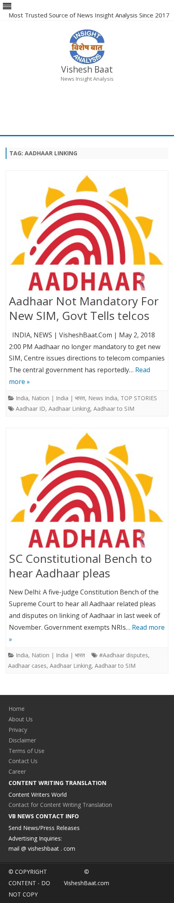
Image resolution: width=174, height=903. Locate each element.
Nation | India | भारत (58, 398)
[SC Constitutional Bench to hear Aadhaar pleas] (87, 491)
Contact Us (23, 761)
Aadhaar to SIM (113, 408)
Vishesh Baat (87, 69)
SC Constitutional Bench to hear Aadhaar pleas (80, 566)
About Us (20, 719)
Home (16, 708)
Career (17, 771)
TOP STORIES (139, 398)
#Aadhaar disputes (123, 655)
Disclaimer (22, 740)
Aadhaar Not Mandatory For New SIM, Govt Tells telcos (84, 308)
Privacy (17, 730)
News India (102, 398)
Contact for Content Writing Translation (60, 805)
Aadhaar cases (27, 665)
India (22, 398)
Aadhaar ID (30, 408)
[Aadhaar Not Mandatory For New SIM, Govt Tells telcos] (87, 234)
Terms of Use (26, 751)
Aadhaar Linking (69, 408)
